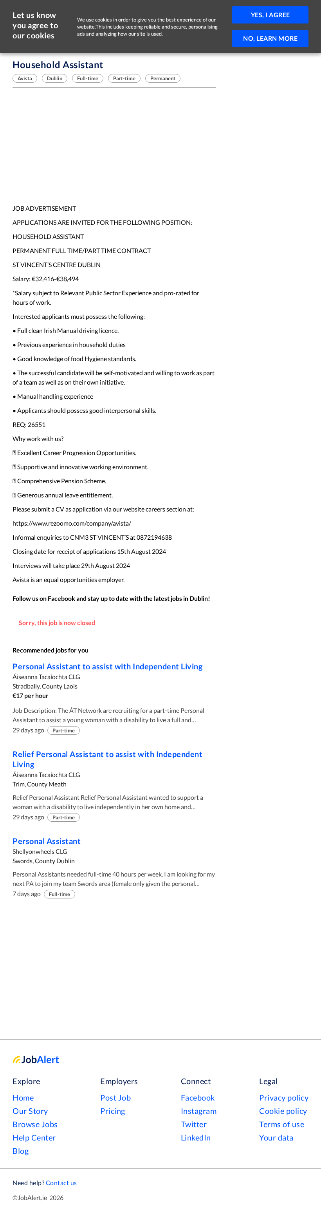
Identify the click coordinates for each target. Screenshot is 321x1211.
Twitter (194, 1124)
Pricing (112, 1110)
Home (23, 1097)
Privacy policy (283, 1097)
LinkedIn (196, 1137)
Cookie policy (283, 1110)
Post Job (115, 1097)
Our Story (30, 1110)
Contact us (61, 1182)
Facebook (198, 1097)
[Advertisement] (114, 146)
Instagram (199, 1110)
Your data (276, 1137)
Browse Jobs (35, 1124)
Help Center (34, 1137)
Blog (21, 1150)
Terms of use (281, 1124)
